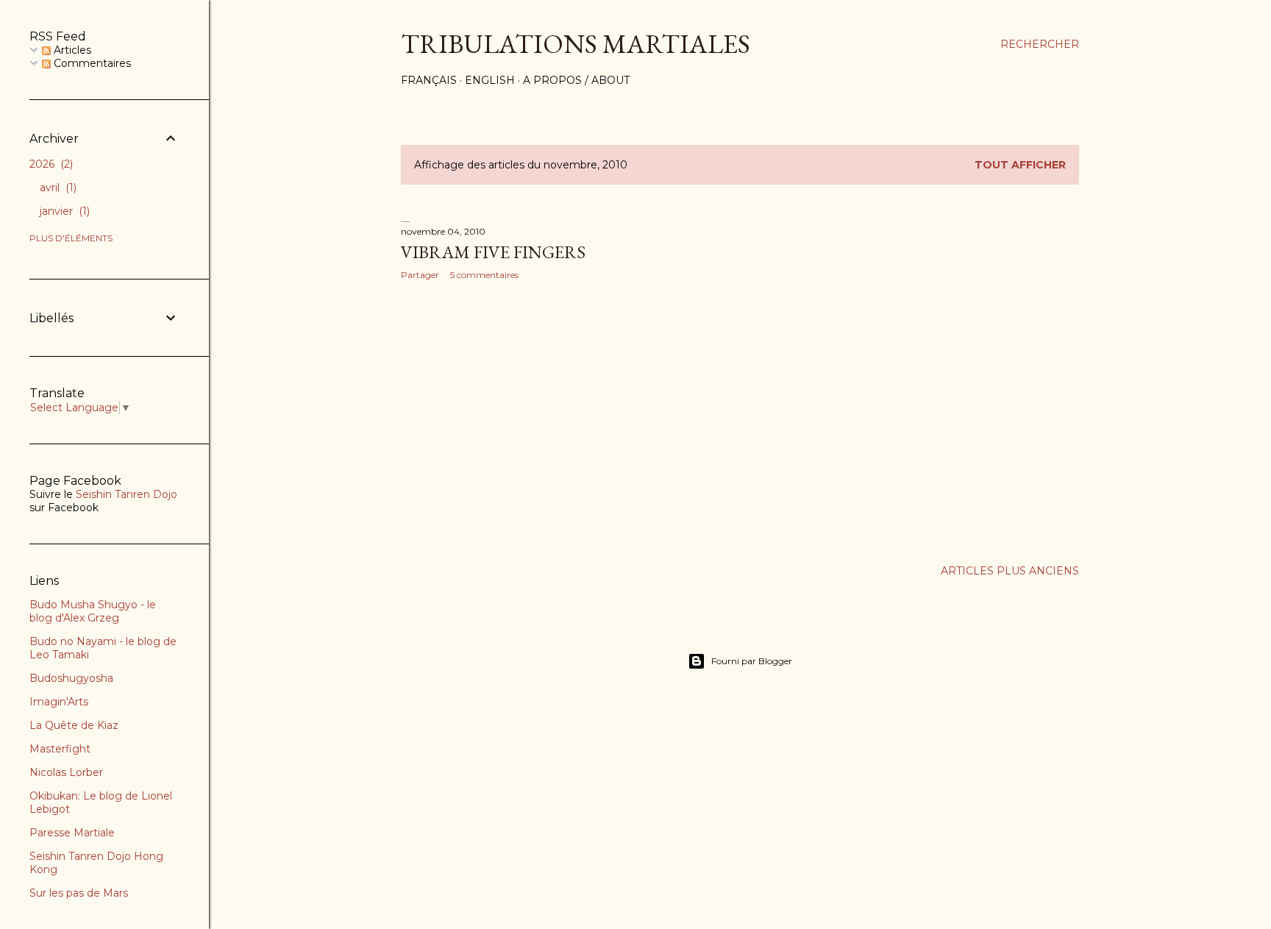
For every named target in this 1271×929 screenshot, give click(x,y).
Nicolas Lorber (66, 772)
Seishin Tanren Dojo (126, 494)
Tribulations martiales (575, 43)
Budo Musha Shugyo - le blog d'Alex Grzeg (92, 611)
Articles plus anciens (1010, 570)
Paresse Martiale (72, 832)
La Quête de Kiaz (73, 725)
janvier (63, 211)
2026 (49, 164)
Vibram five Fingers (493, 252)
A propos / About (576, 80)
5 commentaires (484, 274)
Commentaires (91, 63)
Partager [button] (420, 274)
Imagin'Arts (58, 701)
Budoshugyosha (71, 678)
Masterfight (59, 748)
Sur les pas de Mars (78, 893)
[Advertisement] (567, 420)
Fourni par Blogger (751, 660)
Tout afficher (1020, 164)
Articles (71, 50)
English (490, 80)
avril (57, 187)
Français (429, 80)
